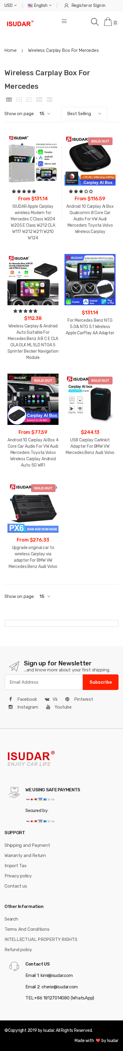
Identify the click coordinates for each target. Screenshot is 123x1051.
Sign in (99, 5)
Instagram (27, 707)
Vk (55, 699)
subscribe (101, 682)
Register (80, 5)
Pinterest (83, 699)
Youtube (63, 707)
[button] (24, 191)
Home (10, 50)
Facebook (26, 699)
